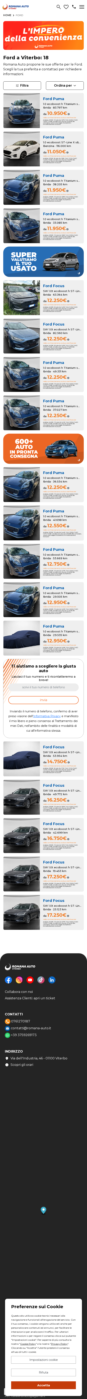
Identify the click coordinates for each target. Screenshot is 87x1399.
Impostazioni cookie (43, 1360)
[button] (43, 1211)
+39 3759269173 (23, 1035)
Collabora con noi (19, 992)
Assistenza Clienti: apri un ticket (30, 998)
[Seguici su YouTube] (30, 982)
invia (43, 700)
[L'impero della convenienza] (43, 37)
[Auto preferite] (66, 6)
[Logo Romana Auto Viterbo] (20, 970)
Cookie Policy (28, 1343)
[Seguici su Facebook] (8, 982)
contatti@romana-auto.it (30, 1028)
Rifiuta (43, 1372)
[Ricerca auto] (59, 6)
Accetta (43, 1385)
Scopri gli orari (22, 1065)
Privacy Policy (59, 1343)
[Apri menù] (81, 6)
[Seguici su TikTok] (41, 982)
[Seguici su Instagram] (19, 982)
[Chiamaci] (73, 6)
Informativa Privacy (47, 716)
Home (7, 15)
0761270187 (20, 1021)
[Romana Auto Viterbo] (15, 6)
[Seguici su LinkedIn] (51, 982)
